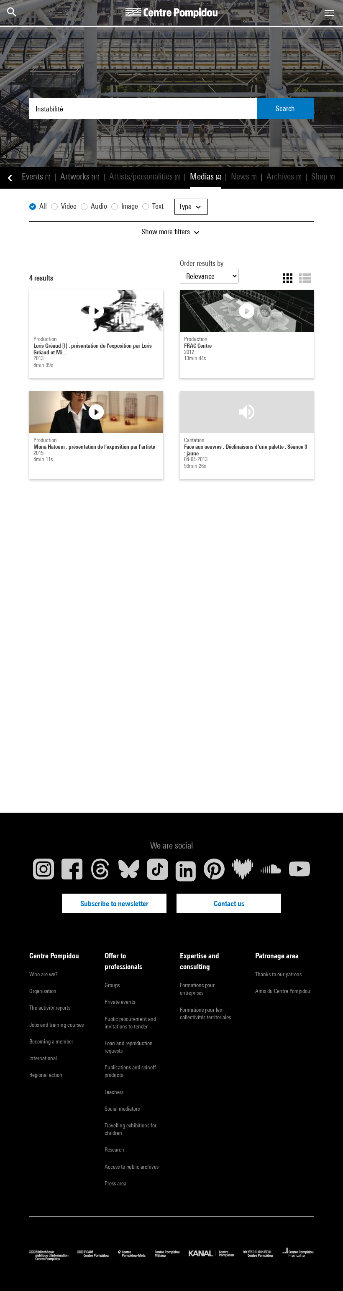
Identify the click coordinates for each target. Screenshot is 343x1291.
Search (285, 108)
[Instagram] (43, 871)
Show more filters (166, 231)
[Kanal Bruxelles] (216, 1258)
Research (114, 1149)
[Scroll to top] (323, 1271)
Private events (120, 1001)
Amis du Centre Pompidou (282, 991)
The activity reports (49, 1007)
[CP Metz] (136, 1258)
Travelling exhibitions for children (130, 1129)
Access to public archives (132, 1166)
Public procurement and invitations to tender (130, 1023)
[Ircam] (97, 1258)
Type (186, 206)
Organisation (42, 991)
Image (129, 206)
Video (69, 206)
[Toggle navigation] (329, 13)
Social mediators (122, 1108)
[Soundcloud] (271, 871)
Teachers (114, 1092)
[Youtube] (299, 871)
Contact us (229, 903)
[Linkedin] (186, 871)
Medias (205, 176)
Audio (99, 206)
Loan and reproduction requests (129, 1047)
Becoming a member (51, 1041)
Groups (112, 985)
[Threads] (100, 871)
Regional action (45, 1074)
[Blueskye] (129, 871)
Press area (115, 1183)
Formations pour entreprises (197, 989)
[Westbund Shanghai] (262, 1258)
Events (36, 176)
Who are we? (43, 974)
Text (158, 206)
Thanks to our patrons (278, 974)
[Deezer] (242, 871)
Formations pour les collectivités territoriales (205, 1013)
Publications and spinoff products (130, 1071)
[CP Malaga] (172, 1258)
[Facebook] (72, 871)
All (43, 206)
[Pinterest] (214, 871)
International (43, 1058)
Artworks (79, 176)
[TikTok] (157, 871)
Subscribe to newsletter (114, 903)
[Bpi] (53, 1258)
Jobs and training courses (56, 1024)
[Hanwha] (298, 1258)
